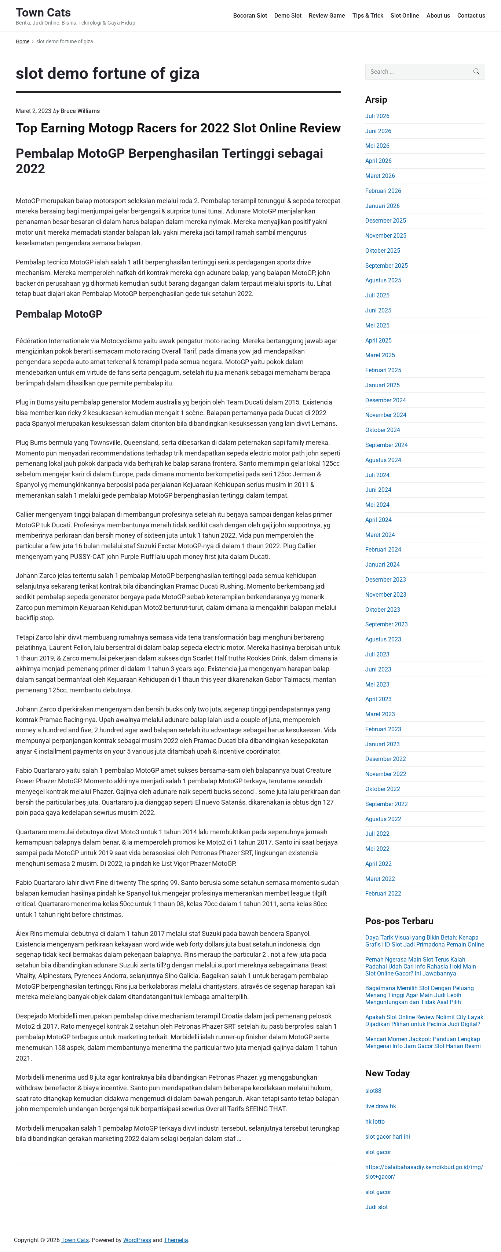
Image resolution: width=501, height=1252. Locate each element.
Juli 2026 (377, 116)
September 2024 (386, 445)
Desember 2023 (385, 579)
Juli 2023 (377, 654)
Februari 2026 (383, 190)
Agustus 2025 (383, 280)
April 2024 (378, 519)
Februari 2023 (383, 729)
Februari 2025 (383, 370)
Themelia (176, 1240)
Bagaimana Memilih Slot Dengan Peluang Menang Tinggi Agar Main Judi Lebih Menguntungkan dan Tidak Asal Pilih (419, 995)
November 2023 (385, 594)
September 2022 (386, 804)
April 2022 (378, 863)
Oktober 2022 (382, 789)
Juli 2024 (377, 475)
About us (438, 15)
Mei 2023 (377, 684)
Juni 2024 (378, 489)
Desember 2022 (385, 758)
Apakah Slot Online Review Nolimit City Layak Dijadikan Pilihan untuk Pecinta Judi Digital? (424, 1021)
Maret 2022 (380, 878)
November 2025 (385, 235)
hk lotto (375, 1121)
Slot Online (405, 15)
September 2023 (386, 624)
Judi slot (376, 1207)
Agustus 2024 (383, 460)
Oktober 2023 (382, 609)
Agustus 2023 (383, 639)
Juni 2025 (378, 310)
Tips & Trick (367, 15)
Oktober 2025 (382, 250)
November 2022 (385, 773)
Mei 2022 (377, 848)
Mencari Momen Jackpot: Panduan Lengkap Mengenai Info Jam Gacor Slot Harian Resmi (423, 1043)
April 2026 (378, 160)
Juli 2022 (377, 833)
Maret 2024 (380, 534)
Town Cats (75, 1240)
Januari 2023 (382, 744)
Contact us (471, 15)
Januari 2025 (382, 385)
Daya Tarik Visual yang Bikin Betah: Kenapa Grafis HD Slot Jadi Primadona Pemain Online (424, 941)
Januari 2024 (382, 564)
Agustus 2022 (383, 819)
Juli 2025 (377, 295)
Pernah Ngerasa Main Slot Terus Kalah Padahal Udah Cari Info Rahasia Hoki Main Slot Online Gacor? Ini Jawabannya (420, 966)
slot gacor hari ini (387, 1136)
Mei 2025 (377, 325)
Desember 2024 (385, 400)
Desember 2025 (385, 220)
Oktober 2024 (382, 430)
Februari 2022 (383, 893)
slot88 (373, 1090)
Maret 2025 (380, 355)
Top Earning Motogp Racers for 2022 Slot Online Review (178, 128)
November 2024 (385, 414)
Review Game (327, 15)
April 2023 (378, 699)
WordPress (137, 1240)
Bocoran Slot (250, 15)
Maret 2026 (380, 175)
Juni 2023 (378, 669)
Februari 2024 (383, 549)
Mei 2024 (377, 504)
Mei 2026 (377, 145)
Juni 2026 (378, 131)
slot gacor (378, 1152)
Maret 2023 (380, 714)
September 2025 (386, 265)
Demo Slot (287, 15)
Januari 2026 (382, 205)
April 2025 (378, 340)
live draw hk (380, 1106)
